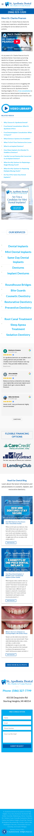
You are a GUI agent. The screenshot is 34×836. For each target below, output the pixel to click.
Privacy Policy (20, 829)
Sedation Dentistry (18, 334)
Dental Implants (18, 246)
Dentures (18, 267)
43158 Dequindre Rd (17, 697)
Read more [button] (6, 366)
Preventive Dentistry (18, 307)
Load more (17, 419)
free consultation (24, 91)
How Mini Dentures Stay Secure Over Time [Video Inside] (15, 522)
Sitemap (12, 829)
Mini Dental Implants (18, 251)
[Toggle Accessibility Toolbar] (4, 831)
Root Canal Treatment (18, 319)
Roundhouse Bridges (18, 284)
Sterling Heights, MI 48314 (17, 701)
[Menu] (2, 4)
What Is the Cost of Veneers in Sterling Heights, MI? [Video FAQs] (16, 632)
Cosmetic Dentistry (18, 296)
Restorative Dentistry (18, 301)
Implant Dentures (18, 273)
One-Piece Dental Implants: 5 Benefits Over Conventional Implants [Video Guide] (15, 575)
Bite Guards (18, 290)
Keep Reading (11, 542)
